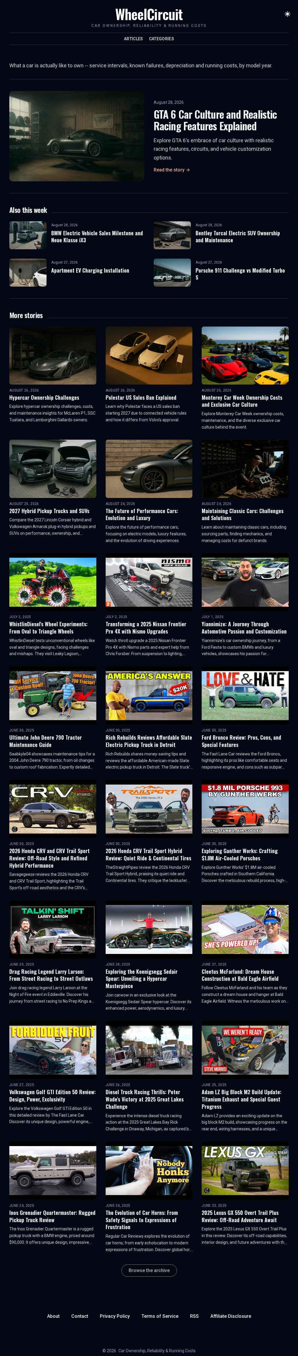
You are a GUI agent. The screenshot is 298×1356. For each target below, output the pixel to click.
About (53, 1316)
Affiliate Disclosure (230, 1316)
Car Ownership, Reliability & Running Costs (157, 1350)
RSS (194, 1316)
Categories (161, 38)
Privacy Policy (115, 1316)
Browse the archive (149, 1270)
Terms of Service (159, 1316)
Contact (79, 1316)
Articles (133, 38)
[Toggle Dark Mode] (287, 13)
